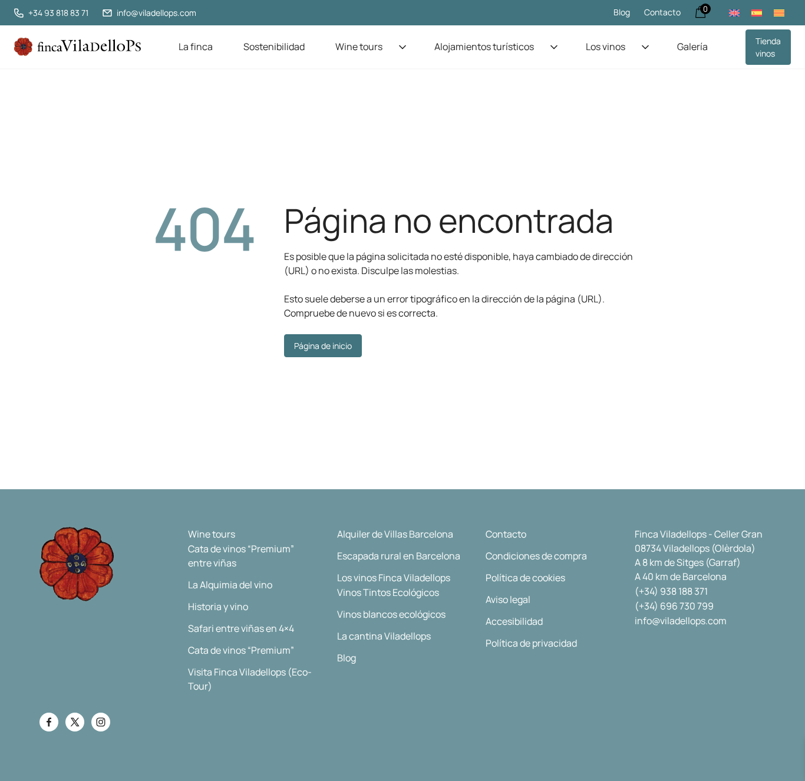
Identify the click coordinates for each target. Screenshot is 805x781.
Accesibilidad (514, 621)
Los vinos (605, 46)
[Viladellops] (77, 47)
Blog (621, 12)
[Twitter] (75, 722)
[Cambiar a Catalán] (779, 12)
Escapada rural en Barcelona (398, 555)
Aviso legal (508, 599)
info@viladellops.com (681, 620)
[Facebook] (49, 722)
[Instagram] (101, 722)
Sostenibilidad (274, 46)
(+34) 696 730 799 (674, 605)
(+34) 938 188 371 (671, 591)
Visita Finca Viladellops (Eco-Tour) (250, 679)
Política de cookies (525, 577)
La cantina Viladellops (384, 636)
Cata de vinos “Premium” (241, 650)
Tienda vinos (768, 47)
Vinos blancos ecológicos (391, 614)
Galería (692, 46)
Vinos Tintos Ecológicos (388, 592)
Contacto (662, 12)
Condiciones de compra (536, 555)
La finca (196, 46)
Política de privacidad (531, 643)
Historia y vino (218, 606)
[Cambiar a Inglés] (734, 12)
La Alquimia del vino (230, 584)
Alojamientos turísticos (484, 46)
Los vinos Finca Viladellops (393, 577)
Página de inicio (323, 345)
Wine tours (358, 46)
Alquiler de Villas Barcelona (395, 534)
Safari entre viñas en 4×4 (241, 628)
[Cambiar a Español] (756, 12)
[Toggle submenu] (402, 47)
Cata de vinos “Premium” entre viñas (241, 555)
